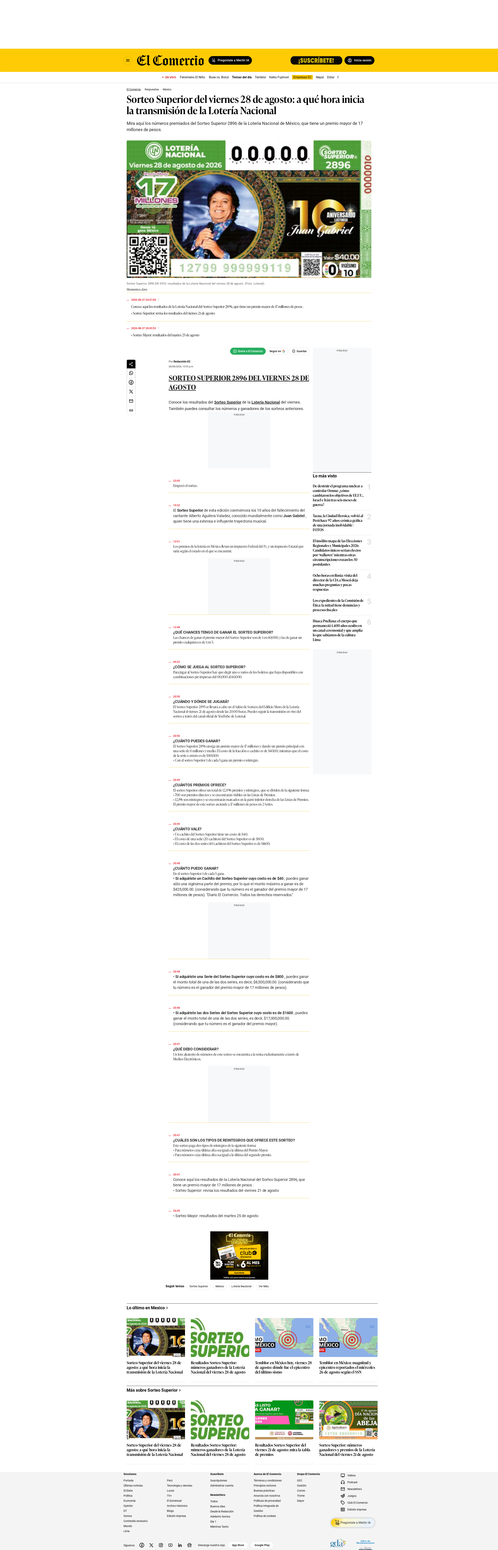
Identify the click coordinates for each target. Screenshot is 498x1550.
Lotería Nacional (186, 306)
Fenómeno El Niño (192, 77)
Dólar (330, 77)
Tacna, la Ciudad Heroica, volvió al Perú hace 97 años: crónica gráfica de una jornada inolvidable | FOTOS (338, 522)
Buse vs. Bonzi (219, 77)
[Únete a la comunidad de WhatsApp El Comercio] (248, 351)
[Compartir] (131, 364)
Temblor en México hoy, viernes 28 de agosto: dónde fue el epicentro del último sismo (283, 1459)
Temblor (260, 77)
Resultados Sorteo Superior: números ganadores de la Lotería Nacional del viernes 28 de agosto (218, 1459)
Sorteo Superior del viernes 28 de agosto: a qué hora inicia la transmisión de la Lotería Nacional (155, 1459)
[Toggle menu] (128, 60)
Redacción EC (182, 361)
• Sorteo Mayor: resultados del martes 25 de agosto (165, 334)
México (220, 1378)
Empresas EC (302, 77)
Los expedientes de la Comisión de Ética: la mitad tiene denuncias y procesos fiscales (338, 605)
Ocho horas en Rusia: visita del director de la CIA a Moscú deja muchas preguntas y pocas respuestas (335, 582)
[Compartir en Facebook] (131, 382)
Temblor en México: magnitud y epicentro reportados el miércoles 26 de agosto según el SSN (347, 1459)
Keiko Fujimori (279, 77)
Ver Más (264, 1378)
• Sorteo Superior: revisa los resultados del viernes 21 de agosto (173, 313)
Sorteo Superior (214, 306)
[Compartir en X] (131, 391)
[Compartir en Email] (131, 401)
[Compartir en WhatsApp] (131, 373)
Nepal (320, 77)
